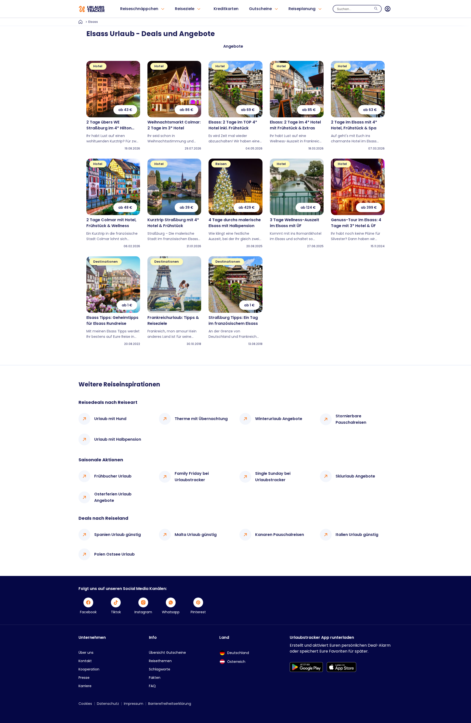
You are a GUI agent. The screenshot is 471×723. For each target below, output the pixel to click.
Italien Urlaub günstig (357, 534)
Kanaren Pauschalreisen (279, 534)
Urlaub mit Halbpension (117, 439)
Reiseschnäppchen (139, 9)
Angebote (233, 46)
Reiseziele (184, 9)
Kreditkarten (226, 9)
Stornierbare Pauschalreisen (351, 419)
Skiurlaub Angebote (355, 476)
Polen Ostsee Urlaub (114, 554)
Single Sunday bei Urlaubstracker (272, 477)
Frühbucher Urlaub (112, 476)
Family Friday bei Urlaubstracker (192, 477)
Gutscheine (260, 9)
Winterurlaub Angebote (278, 419)
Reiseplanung (301, 9)
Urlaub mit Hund (110, 419)
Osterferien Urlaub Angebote (112, 497)
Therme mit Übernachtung (201, 419)
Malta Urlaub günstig (196, 534)
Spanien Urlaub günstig (117, 534)
